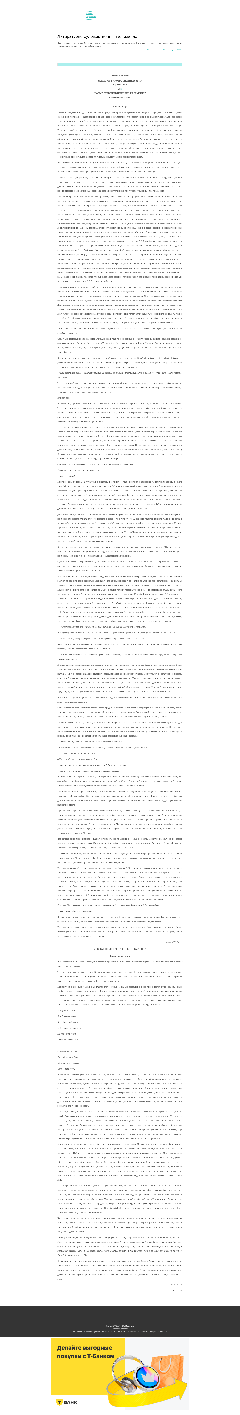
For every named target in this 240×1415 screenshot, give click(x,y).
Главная (89, 11)
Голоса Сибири (72, 14)
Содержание (91, 17)
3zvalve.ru (130, 1326)
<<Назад (89, 14)
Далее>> (89, 19)
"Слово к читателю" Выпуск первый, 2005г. (164, 50)
